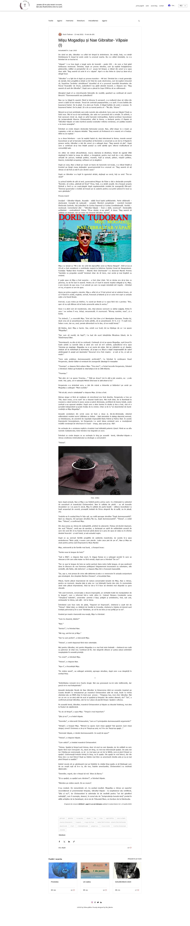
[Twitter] (98, 902)
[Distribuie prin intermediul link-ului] (74, 842)
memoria (69, 21)
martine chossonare (119, 826)
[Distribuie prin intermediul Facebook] (59, 842)
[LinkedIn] (101, 902)
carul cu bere (121, 818)
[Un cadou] (95, 870)
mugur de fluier (89, 822)
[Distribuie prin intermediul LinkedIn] (69, 842)
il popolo (78, 822)
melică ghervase (83, 826)
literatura (81, 21)
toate (50, 21)
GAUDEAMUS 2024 (123, 882)
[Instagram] (92, 902)
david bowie (63, 826)
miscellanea (93, 21)
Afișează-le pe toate (135, 859)
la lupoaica (79, 818)
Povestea (54, 882)
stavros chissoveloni (66, 822)
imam (72, 826)
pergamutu (94, 826)
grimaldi (62, 818)
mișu (101, 818)
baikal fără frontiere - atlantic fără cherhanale (112, 822)
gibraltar (70, 818)
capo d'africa (110, 818)
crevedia (62, 830)
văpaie (88, 818)
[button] (139, 21)
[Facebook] (95, 902)
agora (59, 21)
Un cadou (87, 882)
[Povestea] (63, 870)
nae (95, 818)
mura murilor (106, 826)
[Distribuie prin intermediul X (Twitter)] (64, 842)
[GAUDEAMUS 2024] (127, 870)
